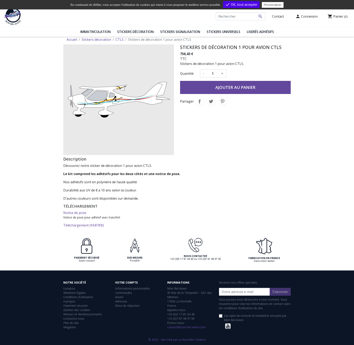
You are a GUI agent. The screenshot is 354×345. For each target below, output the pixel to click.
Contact (278, 16)
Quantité (187, 73)
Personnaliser (272, 5)
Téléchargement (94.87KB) (83, 225)
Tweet (211, 101)
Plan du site (71, 323)
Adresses (121, 301)
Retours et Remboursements (82, 314)
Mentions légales (74, 293)
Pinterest (222, 101)
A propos (69, 301)
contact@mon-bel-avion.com (186, 327)
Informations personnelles (132, 288)
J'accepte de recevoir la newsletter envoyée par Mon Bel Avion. (255, 318)
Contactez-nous (73, 318)
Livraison (69, 288)
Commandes (123, 293)
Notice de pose (74, 212)
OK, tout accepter (241, 4)
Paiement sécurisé (75, 306)
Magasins (69, 327)
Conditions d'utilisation (78, 297)
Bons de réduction (127, 306)
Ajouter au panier (235, 87)
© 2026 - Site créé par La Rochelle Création (177, 340)
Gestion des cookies (76, 310)
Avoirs (119, 297)
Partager (199, 101)
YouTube (228, 326)
